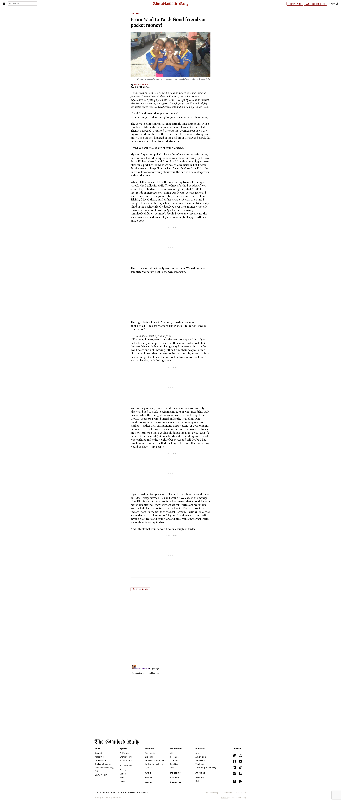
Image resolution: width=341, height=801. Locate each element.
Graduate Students (103, 764)
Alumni (198, 753)
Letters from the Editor (155, 760)
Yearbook (199, 764)
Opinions (149, 748)
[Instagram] (240, 755)
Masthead (199, 777)
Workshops (200, 760)
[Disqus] (170, 627)
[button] (140, 589)
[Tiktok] (240, 767)
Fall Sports (124, 753)
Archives (174, 777)
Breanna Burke (141, 84)
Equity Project (101, 775)
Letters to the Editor (154, 764)
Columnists (150, 753)
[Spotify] (234, 773)
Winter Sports (126, 757)
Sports (123, 748)
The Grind (135, 13)
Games (149, 782)
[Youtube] (240, 761)
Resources (175, 782)
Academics (99, 757)
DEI (197, 781)
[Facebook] (234, 761)
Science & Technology (104, 767)
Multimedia (176, 748)
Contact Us (241, 792)
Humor (148, 777)
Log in (332, 4)
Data (97, 771)
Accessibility (227, 792)
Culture (123, 774)
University (99, 753)
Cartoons (174, 760)
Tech (172, 767)
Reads (122, 781)
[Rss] (240, 773)
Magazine (175, 773)
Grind (148, 773)
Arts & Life (126, 765)
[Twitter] (234, 755)
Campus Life (100, 760)
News (97, 748)
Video (172, 753)
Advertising (200, 757)
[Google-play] (240, 781)
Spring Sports (126, 760)
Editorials (149, 757)
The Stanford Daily (117, 741)
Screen (123, 770)
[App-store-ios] (234, 781)
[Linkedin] (234, 767)
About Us (200, 773)
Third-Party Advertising (205, 767)
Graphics (174, 764)
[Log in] (337, 4)
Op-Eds (148, 767)
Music (122, 777)
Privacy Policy (212, 792)
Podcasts (174, 757)
